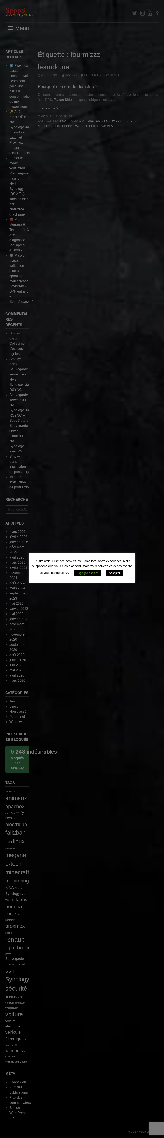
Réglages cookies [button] (87, 573)
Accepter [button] (114, 573)
